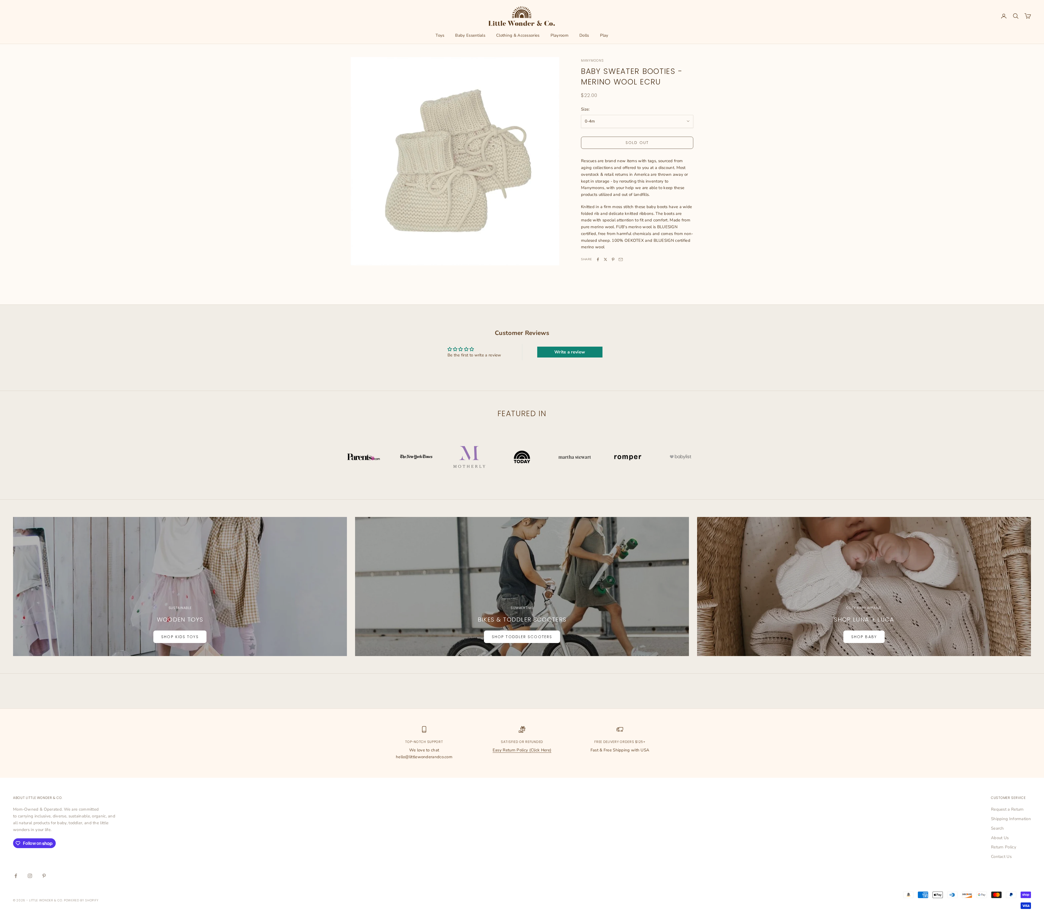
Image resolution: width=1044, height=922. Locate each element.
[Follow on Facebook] (15, 876)
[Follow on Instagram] (30, 876)
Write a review (569, 352)
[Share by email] (621, 259)
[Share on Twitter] (605, 259)
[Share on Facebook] (598, 259)
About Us (1000, 838)
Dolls (584, 35)
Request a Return (1007, 809)
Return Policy (1003, 847)
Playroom (559, 35)
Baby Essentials (470, 35)
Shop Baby (864, 636)
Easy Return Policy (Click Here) (522, 750)
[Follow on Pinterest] (44, 876)
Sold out (637, 142)
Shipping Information (1011, 818)
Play (604, 35)
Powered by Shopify (81, 900)
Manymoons (592, 60)
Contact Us (1001, 856)
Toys (440, 35)
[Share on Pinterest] (613, 259)
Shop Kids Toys (179, 636)
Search (997, 828)
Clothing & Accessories (518, 35)
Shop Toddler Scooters (522, 636)
